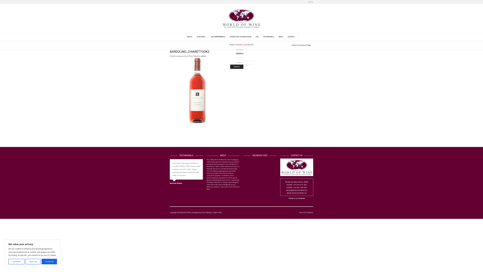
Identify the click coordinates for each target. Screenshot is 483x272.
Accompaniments (218, 37)
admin (203, 56)
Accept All (49, 261)
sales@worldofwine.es (296, 190)
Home (232, 44)
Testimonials (268, 37)
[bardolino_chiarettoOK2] (197, 90)
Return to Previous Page (301, 45)
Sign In (310, 2)
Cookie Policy (217, 212)
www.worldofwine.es (297, 193)
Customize (16, 261)
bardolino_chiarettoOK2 (189, 51)
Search (237, 67)
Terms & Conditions (306, 212)
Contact (291, 37)
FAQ (257, 37)
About (189, 37)
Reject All (33, 261)
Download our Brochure (240, 37)
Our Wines (201, 37)
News (281, 37)
